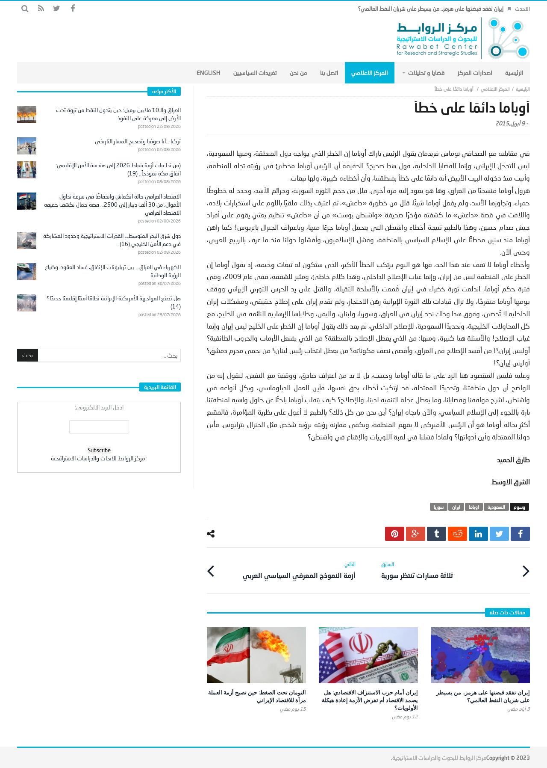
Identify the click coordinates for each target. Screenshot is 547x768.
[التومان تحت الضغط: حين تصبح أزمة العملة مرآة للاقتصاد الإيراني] (256, 655)
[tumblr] (436, 534)
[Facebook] (72, 9)
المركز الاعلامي (495, 89)
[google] (415, 534)
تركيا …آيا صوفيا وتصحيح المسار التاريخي (138, 141)
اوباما (474, 507)
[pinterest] (394, 534)
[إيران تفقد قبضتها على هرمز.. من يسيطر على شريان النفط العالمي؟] (480, 655)
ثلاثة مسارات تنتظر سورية (417, 570)
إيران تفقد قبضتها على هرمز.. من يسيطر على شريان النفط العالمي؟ (430, 8)
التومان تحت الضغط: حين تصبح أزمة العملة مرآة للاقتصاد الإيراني (257, 696)
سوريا (439, 507)
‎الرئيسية (523, 89)
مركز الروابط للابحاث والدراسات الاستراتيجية (98, 458)
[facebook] (520, 534)
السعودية (496, 507)
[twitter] (499, 534)
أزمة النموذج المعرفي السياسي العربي (299, 570)
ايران (456, 507)
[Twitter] (57, 9)
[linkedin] (478, 534)
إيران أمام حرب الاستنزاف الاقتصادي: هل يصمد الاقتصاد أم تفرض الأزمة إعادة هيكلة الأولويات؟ (370, 700)
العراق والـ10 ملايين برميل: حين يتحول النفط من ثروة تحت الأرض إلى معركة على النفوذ (118, 114)
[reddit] (457, 534)
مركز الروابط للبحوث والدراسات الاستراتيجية (439, 757)
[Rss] (41, 9)
